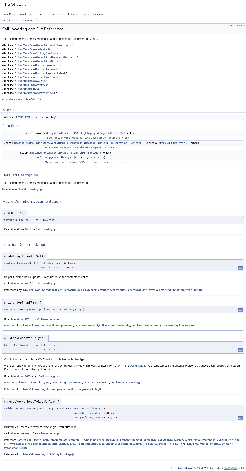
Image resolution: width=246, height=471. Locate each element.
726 (27, 319)
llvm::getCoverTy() (20, 444)
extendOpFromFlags (55, 152)
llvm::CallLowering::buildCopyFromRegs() (48, 454)
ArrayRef (121, 142)
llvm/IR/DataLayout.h (31, 81)
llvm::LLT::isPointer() (96, 382)
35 (26, 283)
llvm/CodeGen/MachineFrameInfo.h (39, 65)
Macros (230, 25)
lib (3, 20)
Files (84, 14)
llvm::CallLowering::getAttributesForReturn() (176, 290)
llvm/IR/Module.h (28, 89)
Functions (240, 25)
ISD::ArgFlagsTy (84, 133)
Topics (39, 14)
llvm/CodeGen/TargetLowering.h (37, 77)
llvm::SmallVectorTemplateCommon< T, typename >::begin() (71, 440)
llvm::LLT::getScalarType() (34, 382)
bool (39, 157)
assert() (23, 440)
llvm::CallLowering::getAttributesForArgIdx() (113, 290)
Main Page (9, 14)
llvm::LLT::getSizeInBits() (67, 382)
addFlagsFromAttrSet (57, 133)
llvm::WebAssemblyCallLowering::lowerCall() (102, 325)
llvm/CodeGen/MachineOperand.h (37, 69)
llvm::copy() (158, 440)
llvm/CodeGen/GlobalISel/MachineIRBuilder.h (47, 57)
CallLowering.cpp (32, 189)
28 (26, 229)
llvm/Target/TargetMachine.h (36, 92)
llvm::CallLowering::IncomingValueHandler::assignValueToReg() (61, 389)
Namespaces (53, 14)
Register (135, 142)
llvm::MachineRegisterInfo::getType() (121, 444)
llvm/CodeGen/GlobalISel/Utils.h (39, 61)
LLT (77, 157)
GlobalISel (28, 20)
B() (31, 440)
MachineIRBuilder (96, 142)
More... (93, 38)
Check (48, 162)
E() (5, 444)
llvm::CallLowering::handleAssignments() (47, 325)
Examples (98, 14)
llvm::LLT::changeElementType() (130, 440)
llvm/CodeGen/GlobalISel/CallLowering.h (44, 45)
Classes (71, 14)
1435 (28, 376)
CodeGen (14, 20)
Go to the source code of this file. (22, 99)
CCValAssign (137, 365)
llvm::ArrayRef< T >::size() (164, 444)
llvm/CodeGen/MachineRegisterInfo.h (41, 73)
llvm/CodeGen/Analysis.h (33, 49)
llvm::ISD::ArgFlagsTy (86, 152)
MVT (78, 365)
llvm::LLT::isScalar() (128, 382)
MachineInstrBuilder (28, 142)
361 (27, 433)
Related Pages (25, 14)
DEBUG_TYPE (23, 117)
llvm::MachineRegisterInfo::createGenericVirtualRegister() (203, 440)
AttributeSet (117, 133)
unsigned (36, 152)
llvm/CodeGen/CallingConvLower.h (39, 53)
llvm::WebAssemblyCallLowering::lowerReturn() (166, 325)
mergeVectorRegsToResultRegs (62, 142)
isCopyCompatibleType (57, 157)
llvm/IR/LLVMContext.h (32, 85)
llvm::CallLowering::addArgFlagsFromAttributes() (53, 290)
